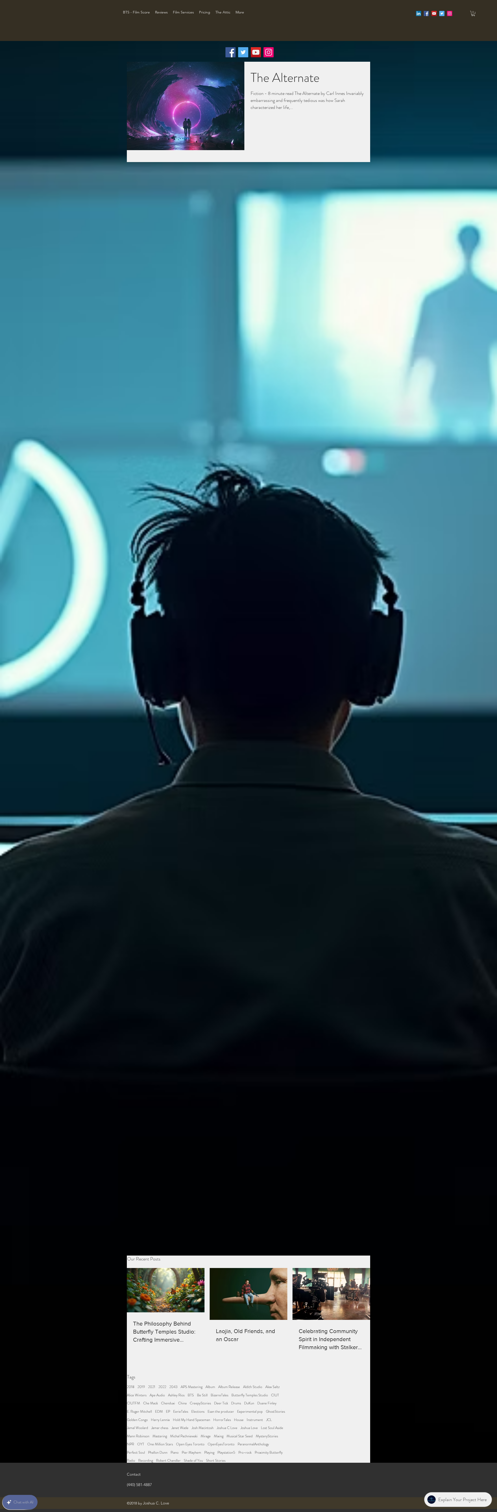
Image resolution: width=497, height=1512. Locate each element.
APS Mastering (191, 1386)
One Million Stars (160, 1444)
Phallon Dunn (157, 1452)
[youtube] (434, 13)
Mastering (159, 1436)
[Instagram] (269, 52)
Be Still (202, 1395)
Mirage (206, 1436)
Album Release (229, 1386)
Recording (145, 1460)
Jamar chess (159, 1427)
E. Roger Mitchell (139, 1411)
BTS (191, 1395)
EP (168, 1411)
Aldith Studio (252, 1386)
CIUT (275, 1395)
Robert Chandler (168, 1460)
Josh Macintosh (203, 1427)
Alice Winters (137, 1395)
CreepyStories (200, 1403)
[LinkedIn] (418, 13)
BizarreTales (219, 1395)
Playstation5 (226, 1452)
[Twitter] (243, 52)
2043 (173, 1386)
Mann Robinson (138, 1436)
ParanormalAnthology (253, 1444)
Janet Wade (179, 1427)
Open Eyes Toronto (190, 1444)
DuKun (249, 1403)
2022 (162, 1386)
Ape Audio (157, 1395)
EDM (159, 1411)
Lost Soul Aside (272, 1427)
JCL (269, 1419)
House (239, 1419)
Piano (175, 1452)
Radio (131, 1460)
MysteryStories (267, 1436)
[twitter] (441, 13)
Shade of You (193, 1460)
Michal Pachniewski (184, 1436)
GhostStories (275, 1411)
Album (210, 1386)
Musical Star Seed (239, 1436)
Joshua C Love (227, 1427)
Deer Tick (221, 1403)
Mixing (218, 1436)
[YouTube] (256, 52)
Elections (197, 1411)
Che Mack (150, 1403)
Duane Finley (266, 1403)
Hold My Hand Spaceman (191, 1419)
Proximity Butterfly (269, 1452)
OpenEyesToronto (221, 1444)
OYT (140, 1444)
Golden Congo (137, 1419)
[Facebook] (230, 52)
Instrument (255, 1419)
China (182, 1403)
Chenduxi (168, 1403)
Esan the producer (221, 1411)
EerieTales (180, 1411)
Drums (236, 1403)
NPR (130, 1444)
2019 (141, 1386)
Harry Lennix (160, 1419)
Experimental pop (250, 1411)
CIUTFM (133, 1403)
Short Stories (215, 1460)
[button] (473, 13)
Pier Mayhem (191, 1452)
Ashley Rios (176, 1395)
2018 (130, 1386)
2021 (151, 1386)
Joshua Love (249, 1427)
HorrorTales (222, 1419)
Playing (209, 1452)
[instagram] (449, 13)
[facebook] (426, 13)
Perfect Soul (136, 1452)
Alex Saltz (272, 1386)
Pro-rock (245, 1452)
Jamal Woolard (137, 1427)
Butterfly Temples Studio (249, 1395)
